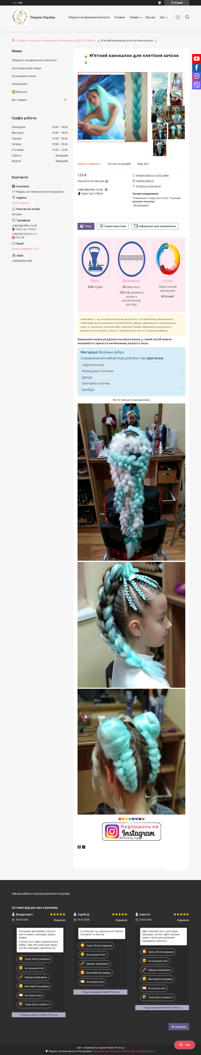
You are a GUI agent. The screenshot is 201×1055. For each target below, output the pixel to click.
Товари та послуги (29, 40)
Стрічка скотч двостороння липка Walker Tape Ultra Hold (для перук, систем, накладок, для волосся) (38, 944)
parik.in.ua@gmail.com (25, 248)
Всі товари (19, 99)
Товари (134, 17)
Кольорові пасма (24, 76)
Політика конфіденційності (140, 1051)
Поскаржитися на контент (108, 1051)
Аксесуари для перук (26, 68)
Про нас (150, 17)
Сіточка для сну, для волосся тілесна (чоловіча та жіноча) (101, 933)
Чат (187, 1044)
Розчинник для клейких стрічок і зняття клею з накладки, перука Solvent (37, 934)
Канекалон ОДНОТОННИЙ (77, 40)
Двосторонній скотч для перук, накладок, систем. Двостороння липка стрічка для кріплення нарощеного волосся (160, 936)
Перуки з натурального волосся (89, 17)
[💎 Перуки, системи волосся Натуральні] (19, 17)
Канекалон (51, 40)
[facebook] (79, 847)
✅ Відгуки (19, 91)
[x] (83, 847)
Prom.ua (119, 1047)
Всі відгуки (179, 1026)
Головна (119, 17)
